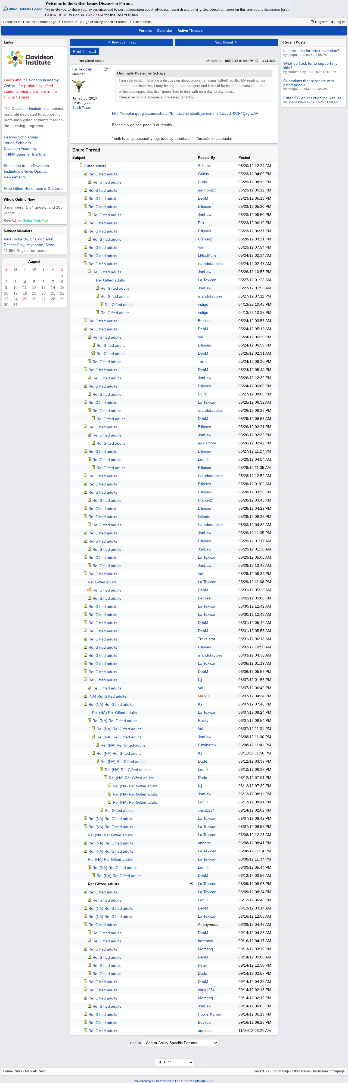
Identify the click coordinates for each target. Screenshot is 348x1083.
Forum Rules (12, 1071)
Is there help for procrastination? (311, 50)
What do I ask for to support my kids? (310, 65)
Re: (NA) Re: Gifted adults (110, 704)
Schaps (216, 61)
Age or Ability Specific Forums (105, 22)
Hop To (135, 1043)
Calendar (164, 31)
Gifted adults (95, 166)
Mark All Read (35, 1071)
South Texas (81, 108)
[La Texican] (78, 91)
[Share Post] (256, 61)
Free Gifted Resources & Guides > (33, 188)
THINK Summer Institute (25, 154)
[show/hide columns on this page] (342, 30)
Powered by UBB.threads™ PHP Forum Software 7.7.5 (174, 1081)
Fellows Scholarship (21, 137)
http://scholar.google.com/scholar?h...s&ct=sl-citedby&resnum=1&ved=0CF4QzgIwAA (185, 113)
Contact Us (261, 1071)
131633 (270, 61)
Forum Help (280, 1071)
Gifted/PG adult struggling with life (312, 98)
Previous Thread (123, 42)
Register (321, 22)
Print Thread (84, 51)
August (34, 261)
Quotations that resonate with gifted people (308, 83)
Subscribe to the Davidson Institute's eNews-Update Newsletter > (26, 171)
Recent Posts (294, 42)
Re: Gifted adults (91, 61)
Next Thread (224, 42)
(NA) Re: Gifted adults (107, 696)
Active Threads (190, 31)
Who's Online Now (19, 199)
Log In (340, 22)
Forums (67, 22)
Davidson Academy (20, 148)
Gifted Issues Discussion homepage (29, 22)
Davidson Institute (27, 108)
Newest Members (18, 231)
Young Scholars (17, 143)
